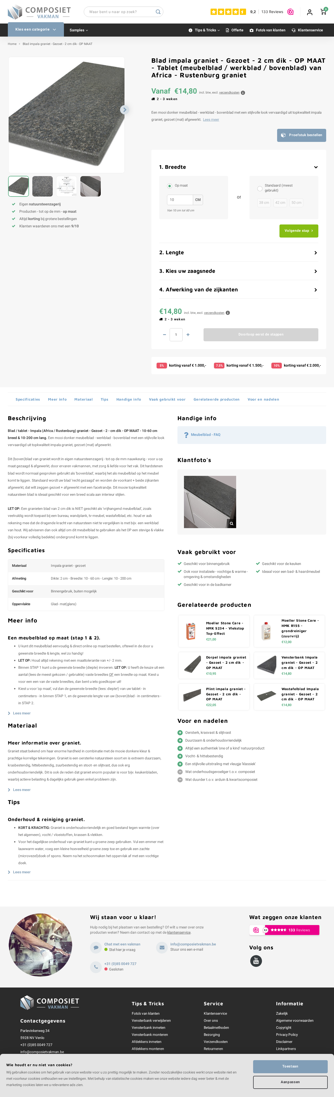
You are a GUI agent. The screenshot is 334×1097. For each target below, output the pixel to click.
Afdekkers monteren (148, 1049)
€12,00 (286, 642)
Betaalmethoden (216, 1027)
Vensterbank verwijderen (151, 1020)
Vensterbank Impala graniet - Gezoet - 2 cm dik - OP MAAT (300, 662)
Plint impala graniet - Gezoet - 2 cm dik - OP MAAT (226, 694)
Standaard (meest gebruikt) (279, 188)
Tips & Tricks (205, 30)
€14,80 (286, 673)
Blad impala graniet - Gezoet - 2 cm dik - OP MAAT (57, 44)
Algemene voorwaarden (295, 1020)
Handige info (128, 399)
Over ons (211, 1020)
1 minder (164, 335)
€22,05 (211, 705)
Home (12, 44)
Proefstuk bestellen (305, 135)
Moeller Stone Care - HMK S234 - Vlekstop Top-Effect (225, 628)
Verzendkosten (216, 1041)
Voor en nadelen (263, 399)
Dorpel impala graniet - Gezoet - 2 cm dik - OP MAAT (226, 662)
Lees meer (211, 119)
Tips (105, 399)
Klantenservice (310, 30)
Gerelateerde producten (217, 399)
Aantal (176, 334)
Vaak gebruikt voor (167, 399)
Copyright (283, 1027)
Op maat (181, 185)
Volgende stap (297, 230)
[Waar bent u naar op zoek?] (158, 12)
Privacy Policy (287, 1034)
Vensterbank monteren (150, 1034)
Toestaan (290, 1066)
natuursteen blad (21, 494)
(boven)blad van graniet (31, 459)
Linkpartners (286, 1049)
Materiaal (83, 399)
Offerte (237, 30)
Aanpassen (290, 1082)
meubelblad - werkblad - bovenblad (103, 438)
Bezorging (212, 1034)
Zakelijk (282, 1013)
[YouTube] (256, 961)
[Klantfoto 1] (210, 502)
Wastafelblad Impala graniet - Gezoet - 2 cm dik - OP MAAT (300, 694)
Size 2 (171, 185)
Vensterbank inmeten (148, 1027)
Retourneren (213, 1049)
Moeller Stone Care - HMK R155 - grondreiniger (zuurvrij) (300, 628)
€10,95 (211, 673)
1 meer (188, 335)
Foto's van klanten (270, 30)
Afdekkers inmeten (147, 1041)
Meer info (57, 399)
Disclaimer (284, 1041)
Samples (77, 30)
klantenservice (178, 932)
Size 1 (261, 188)
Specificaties (28, 399)
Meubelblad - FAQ (205, 434)
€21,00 (211, 639)
